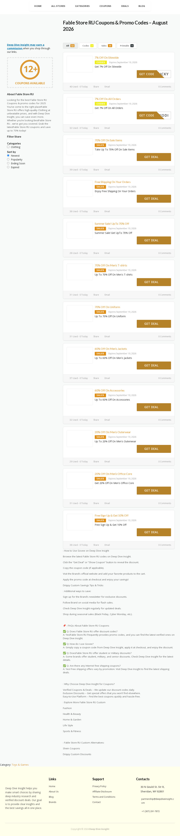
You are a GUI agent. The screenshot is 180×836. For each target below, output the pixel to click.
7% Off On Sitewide (107, 57)
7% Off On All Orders (108, 98)
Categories (82, 6)
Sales (106, 45)
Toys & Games (20, 764)
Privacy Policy (99, 786)
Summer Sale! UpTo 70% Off (112, 223)
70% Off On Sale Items (108, 140)
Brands (52, 802)
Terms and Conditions (103, 796)
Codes (87, 45)
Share (96, 86)
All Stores (58, 6)
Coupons (105, 6)
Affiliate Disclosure (102, 791)
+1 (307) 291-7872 (151, 811)
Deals (125, 6)
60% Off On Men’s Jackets (111, 348)
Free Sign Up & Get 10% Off (111, 515)
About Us (54, 791)
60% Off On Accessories (109, 390)
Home (37, 6)
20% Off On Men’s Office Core (113, 473)
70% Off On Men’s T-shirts (111, 265)
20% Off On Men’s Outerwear (113, 432)
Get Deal (151, 157)
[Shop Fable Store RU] (24, 31)
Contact (96, 802)
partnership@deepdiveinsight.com (157, 801)
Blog (142, 6)
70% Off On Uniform (107, 307)
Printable (126, 45)
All (69, 45)
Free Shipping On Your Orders (113, 181)
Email (107, 86)
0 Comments (164, 86)
